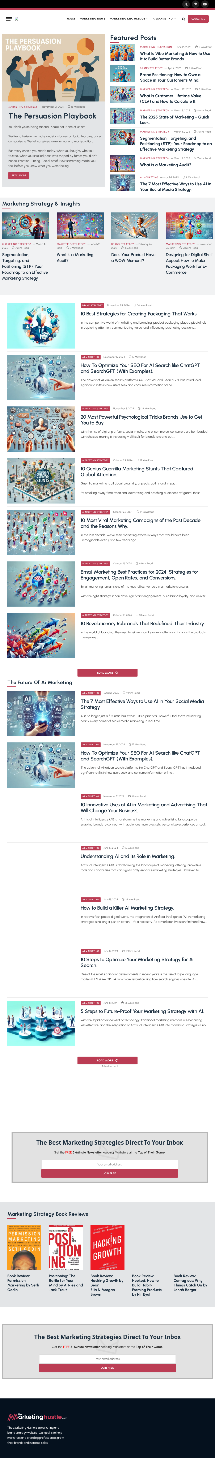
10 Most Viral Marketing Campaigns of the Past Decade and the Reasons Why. (141, 523)
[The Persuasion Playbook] (53, 68)
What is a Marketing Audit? (165, 164)
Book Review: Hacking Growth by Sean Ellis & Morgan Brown (106, 1285)
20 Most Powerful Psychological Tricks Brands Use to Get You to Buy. (141, 420)
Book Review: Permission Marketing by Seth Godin (23, 1283)
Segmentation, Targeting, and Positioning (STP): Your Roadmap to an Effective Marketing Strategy (176, 144)
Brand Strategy (151, 68)
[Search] (183, 18)
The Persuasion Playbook (52, 115)
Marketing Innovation (156, 47)
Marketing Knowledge (128, 18)
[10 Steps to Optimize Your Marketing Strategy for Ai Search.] (41, 971)
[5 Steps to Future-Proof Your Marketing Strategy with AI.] (41, 1023)
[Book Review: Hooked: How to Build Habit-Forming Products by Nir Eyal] (149, 1247)
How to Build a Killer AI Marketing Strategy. (127, 908)
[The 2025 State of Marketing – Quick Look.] (122, 116)
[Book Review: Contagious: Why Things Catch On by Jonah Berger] (191, 1247)
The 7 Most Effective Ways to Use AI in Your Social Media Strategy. (175, 186)
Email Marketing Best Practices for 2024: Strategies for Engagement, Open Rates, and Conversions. (139, 575)
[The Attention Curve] (16, 19)
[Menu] (9, 18)
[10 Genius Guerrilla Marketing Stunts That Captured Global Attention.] (41, 481)
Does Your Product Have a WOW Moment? (133, 257)
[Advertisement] (110, 1098)
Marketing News (93, 18)
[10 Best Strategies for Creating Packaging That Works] (41, 326)
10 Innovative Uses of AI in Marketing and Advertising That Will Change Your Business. (144, 808)
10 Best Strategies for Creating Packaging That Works (139, 314)
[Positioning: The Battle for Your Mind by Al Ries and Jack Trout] (66, 1247)
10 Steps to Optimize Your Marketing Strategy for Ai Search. (137, 962)
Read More (19, 175)
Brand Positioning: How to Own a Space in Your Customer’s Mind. (170, 77)
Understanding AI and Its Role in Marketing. (128, 856)
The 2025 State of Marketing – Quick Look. (174, 120)
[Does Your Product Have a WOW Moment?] (134, 225)
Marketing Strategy (22, 106)
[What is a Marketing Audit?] (122, 163)
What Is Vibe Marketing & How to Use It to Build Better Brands (175, 56)
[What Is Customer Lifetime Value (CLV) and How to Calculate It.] (122, 94)
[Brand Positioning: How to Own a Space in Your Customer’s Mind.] (122, 73)
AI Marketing (163, 18)
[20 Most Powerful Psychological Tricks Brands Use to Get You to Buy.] (41, 429)
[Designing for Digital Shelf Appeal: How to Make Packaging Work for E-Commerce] (189, 225)
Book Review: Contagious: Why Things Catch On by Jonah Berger (190, 1283)
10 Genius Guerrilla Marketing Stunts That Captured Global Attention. (137, 472)
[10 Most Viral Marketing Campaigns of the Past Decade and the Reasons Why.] (41, 532)
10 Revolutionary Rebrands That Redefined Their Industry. (143, 623)
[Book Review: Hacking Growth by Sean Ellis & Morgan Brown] (107, 1247)
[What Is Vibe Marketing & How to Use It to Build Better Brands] (122, 52)
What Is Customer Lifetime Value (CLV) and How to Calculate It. (170, 98)
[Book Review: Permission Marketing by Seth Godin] (24, 1247)
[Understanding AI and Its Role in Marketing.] (41, 868)
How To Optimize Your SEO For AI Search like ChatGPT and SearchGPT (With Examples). (140, 368)
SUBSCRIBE (198, 18)
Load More (105, 672)
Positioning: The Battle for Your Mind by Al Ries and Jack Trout (66, 1283)
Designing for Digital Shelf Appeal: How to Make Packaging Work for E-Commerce (189, 263)
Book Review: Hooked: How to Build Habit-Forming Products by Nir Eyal (147, 1285)
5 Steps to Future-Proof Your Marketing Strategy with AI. (142, 1011)
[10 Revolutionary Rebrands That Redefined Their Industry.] (41, 635)
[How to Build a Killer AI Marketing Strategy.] (41, 920)
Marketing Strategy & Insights (41, 203)
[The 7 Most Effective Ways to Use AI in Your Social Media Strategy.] (122, 182)
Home (71, 18)
